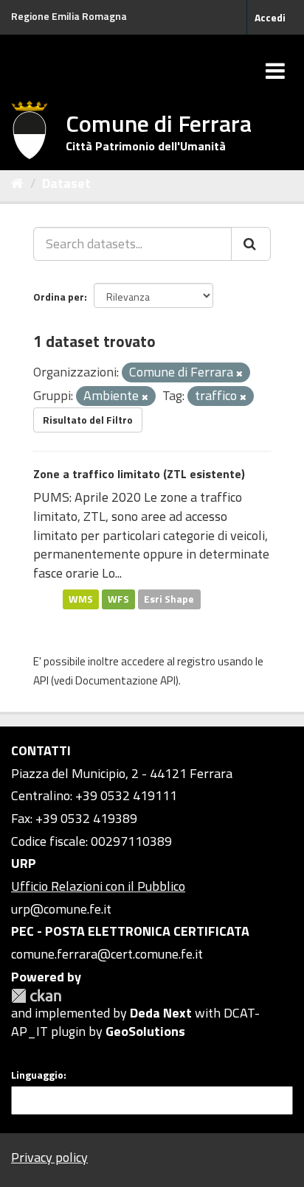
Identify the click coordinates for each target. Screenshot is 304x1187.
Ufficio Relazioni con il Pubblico (98, 886)
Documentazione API (125, 680)
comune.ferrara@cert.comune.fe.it (107, 954)
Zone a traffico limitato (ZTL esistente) (139, 474)
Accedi (270, 17)
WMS (81, 599)
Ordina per (58, 296)
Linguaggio (37, 1075)
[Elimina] (239, 373)
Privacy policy (49, 1157)
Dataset (66, 183)
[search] (251, 244)
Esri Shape (169, 599)
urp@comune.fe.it (61, 909)
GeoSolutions (145, 1031)
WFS (118, 599)
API (41, 680)
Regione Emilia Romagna (69, 16)
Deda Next (161, 1013)
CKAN (36, 996)
